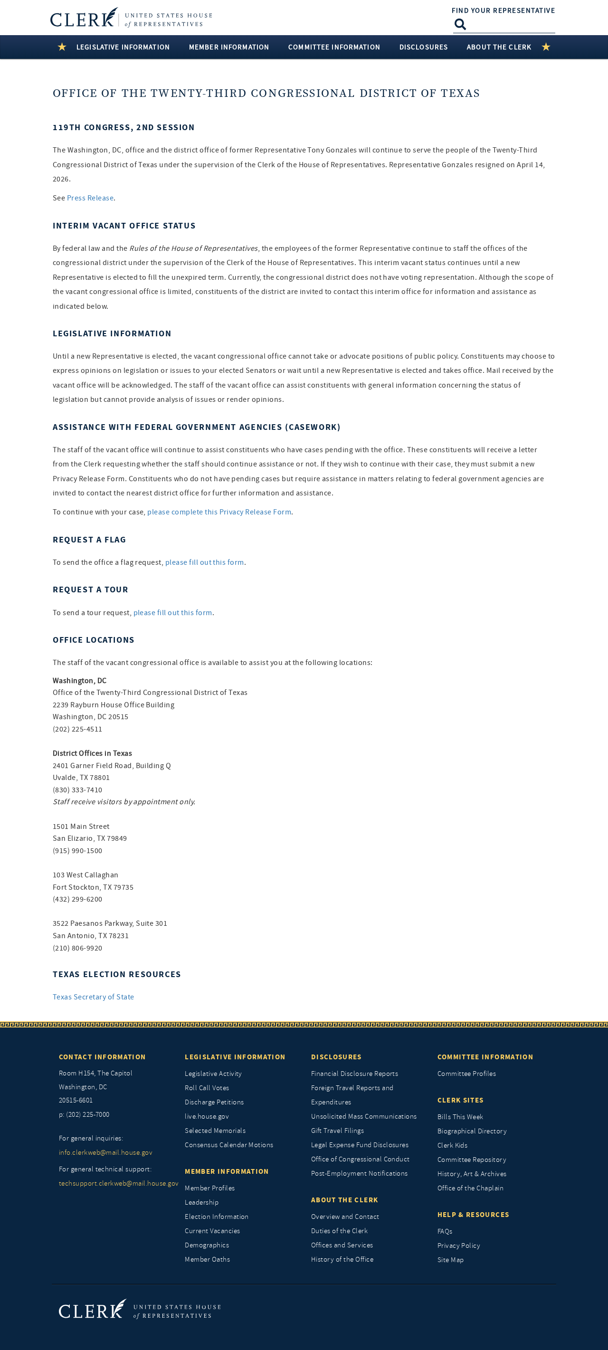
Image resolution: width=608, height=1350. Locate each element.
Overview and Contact (345, 1216)
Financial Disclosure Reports (354, 1073)
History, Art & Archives (472, 1174)
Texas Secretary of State (93, 997)
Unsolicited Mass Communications (364, 1116)
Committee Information (485, 1057)
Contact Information (102, 1057)
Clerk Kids (452, 1145)
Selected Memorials (215, 1130)
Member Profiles (210, 1188)
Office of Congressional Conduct (360, 1159)
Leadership (201, 1202)
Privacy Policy (459, 1245)
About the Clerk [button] (499, 47)
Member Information (227, 1171)
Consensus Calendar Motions (229, 1145)
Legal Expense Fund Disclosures (359, 1145)
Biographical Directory (472, 1131)
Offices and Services (342, 1245)
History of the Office (342, 1259)
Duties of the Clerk (339, 1231)
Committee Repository (472, 1159)
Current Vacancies (212, 1231)
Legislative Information (235, 1057)
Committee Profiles (466, 1073)
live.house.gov (207, 1116)
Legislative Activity (213, 1073)
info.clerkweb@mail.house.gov (105, 1152)
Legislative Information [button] (123, 47)
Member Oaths (207, 1259)
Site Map (450, 1259)
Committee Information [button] (334, 47)
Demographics (207, 1245)
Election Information (217, 1216)
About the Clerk (344, 1200)
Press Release (90, 198)
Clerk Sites (460, 1100)
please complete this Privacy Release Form (219, 512)
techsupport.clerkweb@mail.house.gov (115, 1183)
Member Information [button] (229, 47)
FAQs (445, 1231)
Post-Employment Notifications (359, 1173)
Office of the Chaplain (470, 1188)
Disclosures (336, 1057)
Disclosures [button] (423, 47)
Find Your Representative (503, 10)
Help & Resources (473, 1214)
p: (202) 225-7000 (84, 1114)
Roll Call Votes (207, 1088)
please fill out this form (204, 562)
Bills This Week (460, 1117)
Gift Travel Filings (337, 1130)
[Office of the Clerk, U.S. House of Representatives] (139, 1308)
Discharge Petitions (214, 1102)
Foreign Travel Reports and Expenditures (352, 1095)
